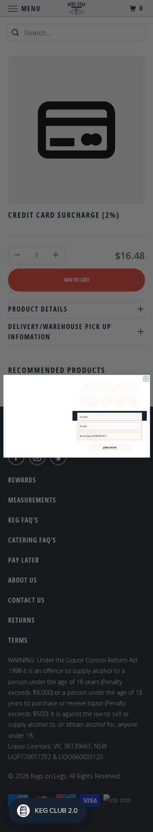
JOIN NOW (109, 447)
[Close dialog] (145, 378)
